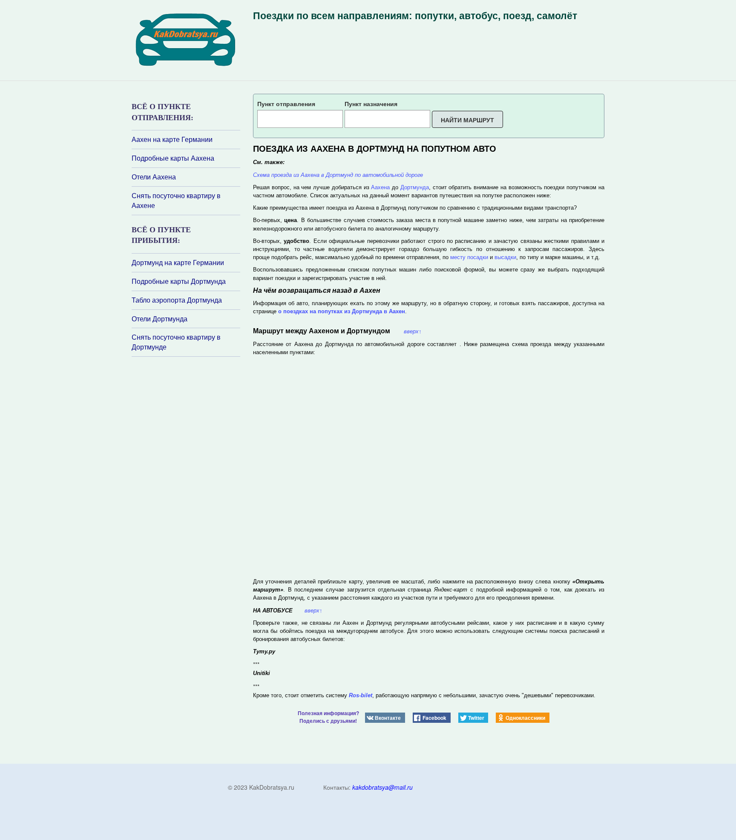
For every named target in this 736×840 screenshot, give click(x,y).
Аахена (380, 187)
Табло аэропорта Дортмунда (177, 300)
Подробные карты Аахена (173, 158)
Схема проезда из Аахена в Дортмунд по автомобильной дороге (338, 175)
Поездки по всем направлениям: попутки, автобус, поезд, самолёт (415, 15)
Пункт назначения (371, 103)
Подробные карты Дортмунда (179, 281)
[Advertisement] (183, 470)
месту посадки (469, 257)
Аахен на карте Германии (172, 139)
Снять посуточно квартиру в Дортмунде (176, 342)
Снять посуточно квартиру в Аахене (176, 200)
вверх (413, 331)
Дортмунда (414, 187)
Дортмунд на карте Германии (178, 262)
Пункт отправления (286, 103)
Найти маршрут (467, 119)
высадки (505, 257)
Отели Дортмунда (159, 318)
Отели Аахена (154, 177)
